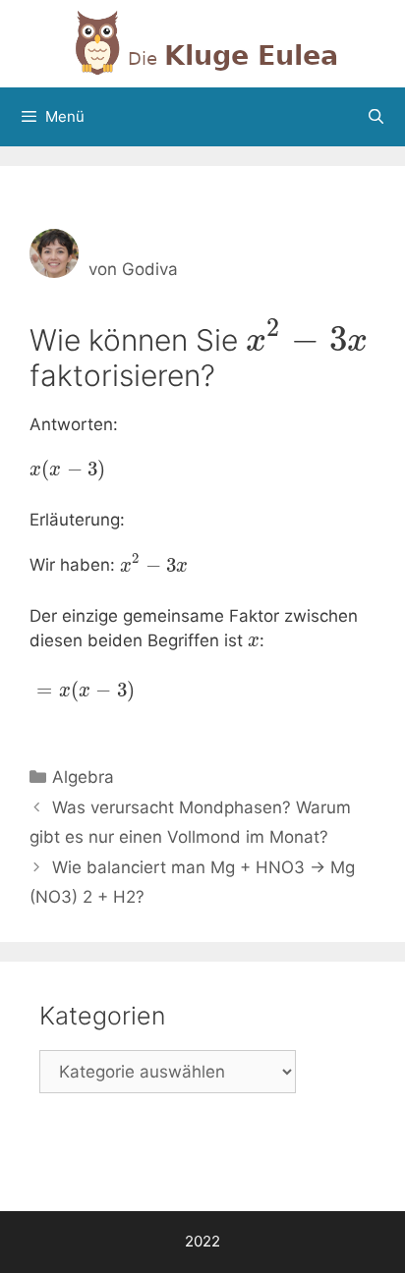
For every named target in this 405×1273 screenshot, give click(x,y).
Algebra (83, 777)
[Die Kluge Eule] (202, 42)
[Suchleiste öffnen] (376, 116)
